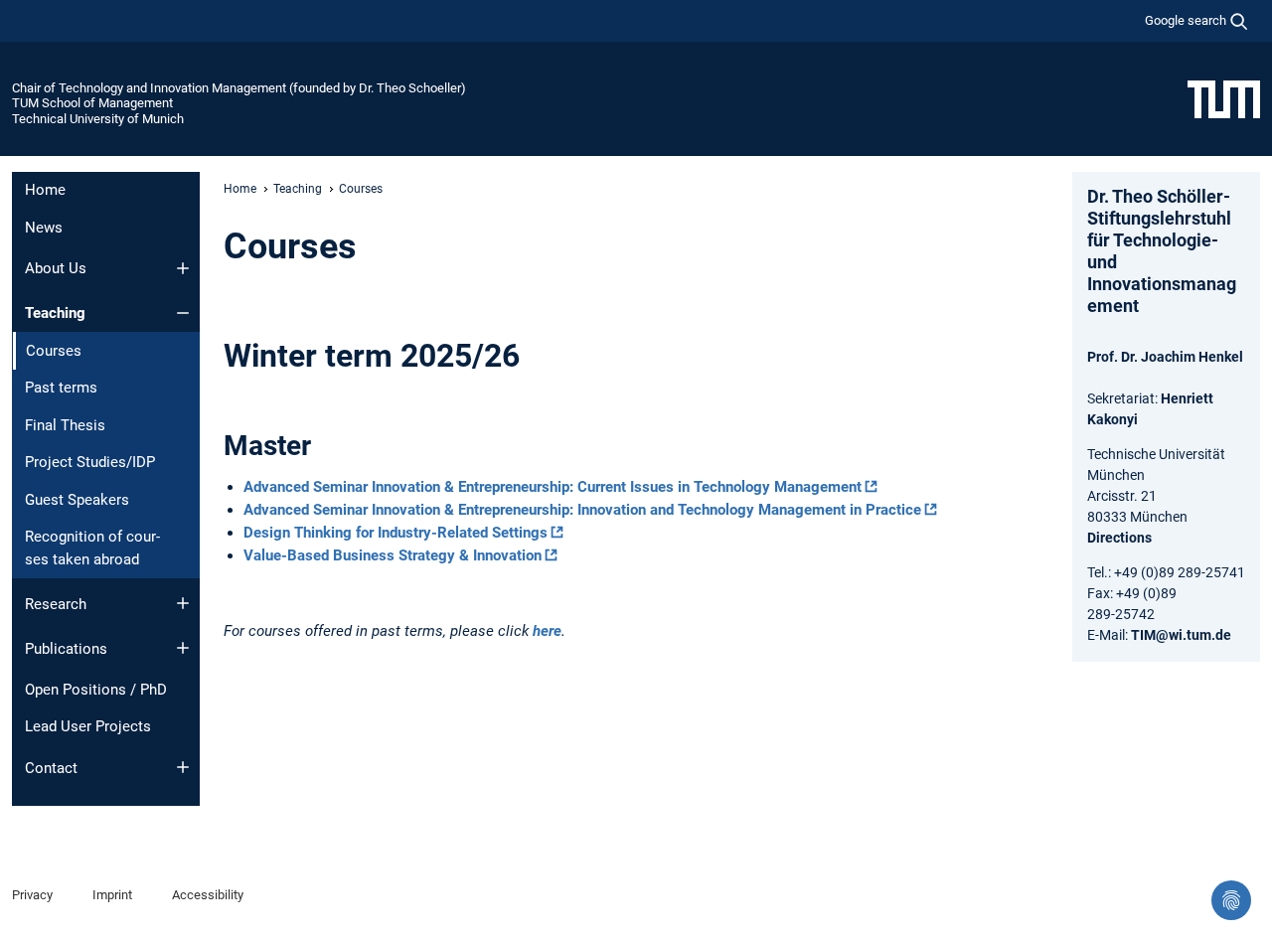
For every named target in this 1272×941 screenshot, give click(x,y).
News (44, 227)
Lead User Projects (88, 726)
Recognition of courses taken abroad (92, 548)
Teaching (55, 313)
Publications (66, 649)
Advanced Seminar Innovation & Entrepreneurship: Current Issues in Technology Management (552, 487)
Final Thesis (65, 425)
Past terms (61, 387)
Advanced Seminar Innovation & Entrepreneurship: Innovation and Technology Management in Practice (582, 510)
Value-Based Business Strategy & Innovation (392, 555)
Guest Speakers (77, 500)
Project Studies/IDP (90, 462)
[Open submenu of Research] (183, 603)
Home (45, 190)
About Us (55, 268)
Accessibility (207, 894)
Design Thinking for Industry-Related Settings (395, 533)
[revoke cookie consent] (1231, 900)
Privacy (32, 894)
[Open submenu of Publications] (183, 648)
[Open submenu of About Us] (183, 268)
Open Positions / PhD (96, 690)
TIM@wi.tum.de (1181, 635)
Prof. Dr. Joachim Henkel (1165, 357)
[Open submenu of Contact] (183, 767)
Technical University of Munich (98, 118)
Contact (51, 768)
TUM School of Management (92, 102)
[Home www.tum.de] (1224, 98)
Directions (1119, 538)
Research (55, 604)
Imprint (112, 894)
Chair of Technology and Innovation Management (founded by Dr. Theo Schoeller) (239, 87)
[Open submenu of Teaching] (183, 313)
